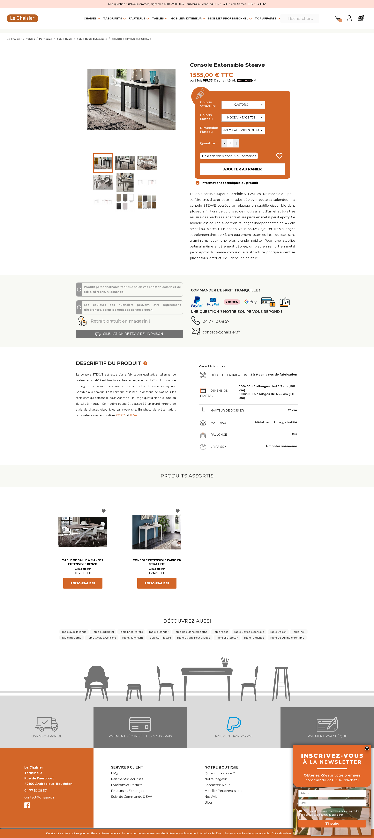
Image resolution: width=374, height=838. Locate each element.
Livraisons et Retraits (126, 785)
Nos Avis (211, 797)
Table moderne (71, 637)
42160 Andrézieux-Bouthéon (48, 784)
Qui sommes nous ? (220, 773)
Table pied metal (103, 631)
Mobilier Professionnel (228, 18)
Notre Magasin (216, 779)
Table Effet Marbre (131, 631)
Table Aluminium (132, 637)
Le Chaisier (33, 767)
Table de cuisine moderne (190, 631)
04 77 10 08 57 (35, 790)
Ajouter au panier (242, 169)
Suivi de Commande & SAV (131, 797)
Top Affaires (265, 18)
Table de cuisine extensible (287, 637)
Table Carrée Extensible (249, 631)
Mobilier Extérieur (186, 18)
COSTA (121, 415)
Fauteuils (137, 18)
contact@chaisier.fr (39, 797)
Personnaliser (83, 583)
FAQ (114, 773)
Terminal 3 (33, 773)
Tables (158, 18)
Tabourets (112, 18)
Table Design (278, 631)
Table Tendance (254, 637)
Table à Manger (158, 631)
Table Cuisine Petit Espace (193, 637)
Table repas (220, 631)
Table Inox (298, 631)
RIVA (133, 415)
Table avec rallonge (74, 631)
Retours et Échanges (127, 791)
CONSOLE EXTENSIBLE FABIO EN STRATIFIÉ (157, 562)
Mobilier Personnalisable (224, 791)
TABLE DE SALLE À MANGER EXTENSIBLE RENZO (82, 562)
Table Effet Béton (227, 637)
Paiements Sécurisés (127, 779)
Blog (208, 802)
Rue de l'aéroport (39, 778)
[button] (129, 321)
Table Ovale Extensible (101, 637)
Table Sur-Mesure (160, 637)
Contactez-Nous (217, 785)
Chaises (90, 18)
